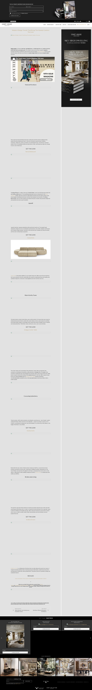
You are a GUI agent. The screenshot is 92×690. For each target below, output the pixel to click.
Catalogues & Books (72, 24)
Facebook (17, 585)
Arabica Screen (30, 519)
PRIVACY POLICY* (24, 13)
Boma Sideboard (31, 151)
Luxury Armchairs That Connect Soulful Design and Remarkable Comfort (31, 578)
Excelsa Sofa (30, 431)
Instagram (22, 585)
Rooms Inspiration (82, 24)
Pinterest (26, 585)
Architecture (58, 24)
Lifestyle (64, 24)
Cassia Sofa (30, 238)
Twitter (31, 585)
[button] (90, 638)
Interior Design (50, 24)
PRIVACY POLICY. (18, 683)
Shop (88, 24)
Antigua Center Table (30, 330)
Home (44, 24)
